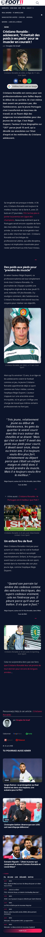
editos (30, 877)
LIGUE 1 (29, 8)
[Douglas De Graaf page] (7, 723)
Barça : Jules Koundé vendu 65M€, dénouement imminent (20, 913)
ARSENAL (29, 17)
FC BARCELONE (18, 13)
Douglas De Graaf (13, 46)
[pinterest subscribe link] (20, 740)
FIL (5, 877)
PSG (23, 8)
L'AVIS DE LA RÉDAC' (15, 22)
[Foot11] (12, 3)
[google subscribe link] (17, 734)
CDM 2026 (13, 8)
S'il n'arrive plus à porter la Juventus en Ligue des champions (21, 216)
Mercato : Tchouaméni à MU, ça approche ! (18, 921)
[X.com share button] (20, 81)
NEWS (6, 27)
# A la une (8, 746)
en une (10, 877)
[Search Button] (37, 3)
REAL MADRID (6, 13)
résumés (23, 877)
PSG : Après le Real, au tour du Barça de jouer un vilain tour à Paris (22, 885)
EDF (19, 8)
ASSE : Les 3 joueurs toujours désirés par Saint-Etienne (22, 899)
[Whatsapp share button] (29, 81)
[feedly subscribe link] (28, 734)
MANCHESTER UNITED (9, 17)
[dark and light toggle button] (41, 15)
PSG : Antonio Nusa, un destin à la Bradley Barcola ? (21, 892)
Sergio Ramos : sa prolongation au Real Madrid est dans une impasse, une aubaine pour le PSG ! (21, 787)
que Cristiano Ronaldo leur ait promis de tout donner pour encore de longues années (22, 669)
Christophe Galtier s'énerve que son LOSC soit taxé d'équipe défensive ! (22, 825)
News (7, 780)
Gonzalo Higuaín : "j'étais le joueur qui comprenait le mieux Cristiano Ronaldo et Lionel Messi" (22, 864)
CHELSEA (22, 17)
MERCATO (5, 8)
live (16, 877)
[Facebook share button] (16, 81)
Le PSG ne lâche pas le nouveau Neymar (17, 905)
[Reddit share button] (24, 81)
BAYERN (4, 22)
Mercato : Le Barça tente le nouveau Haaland (19, 927)
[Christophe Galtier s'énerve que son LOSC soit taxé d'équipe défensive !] (22, 810)
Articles (8, 857)
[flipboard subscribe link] (8, 740)
